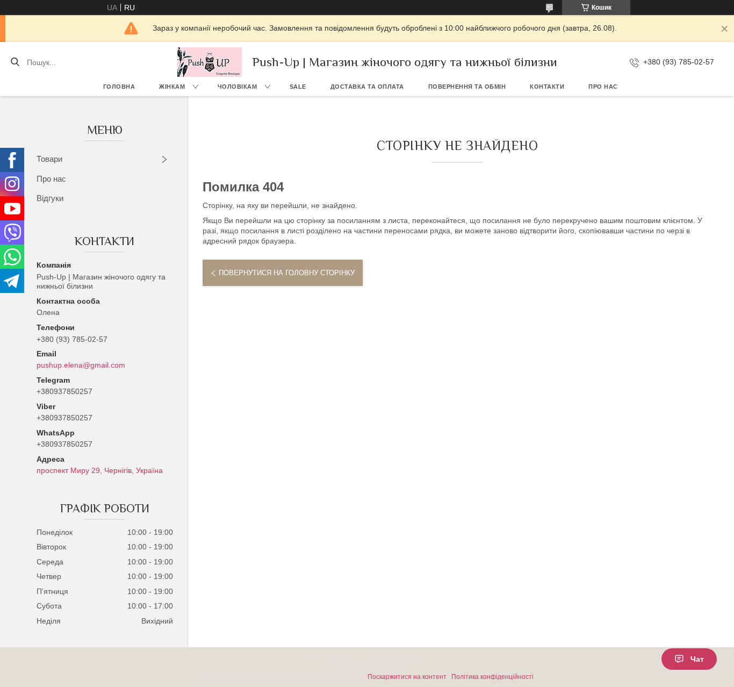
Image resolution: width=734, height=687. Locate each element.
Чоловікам (237, 86)
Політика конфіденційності (492, 677)
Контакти (547, 86)
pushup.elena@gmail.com (81, 365)
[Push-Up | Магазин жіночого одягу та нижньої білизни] (209, 62)
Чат (697, 659)
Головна (119, 86)
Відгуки (50, 198)
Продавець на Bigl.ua (367, 667)
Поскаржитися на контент (407, 677)
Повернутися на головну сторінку (287, 273)
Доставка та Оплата (367, 86)
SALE (298, 86)
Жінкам (172, 86)
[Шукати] (15, 62)
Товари (49, 158)
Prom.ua (418, 657)
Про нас (603, 86)
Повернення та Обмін (467, 86)
